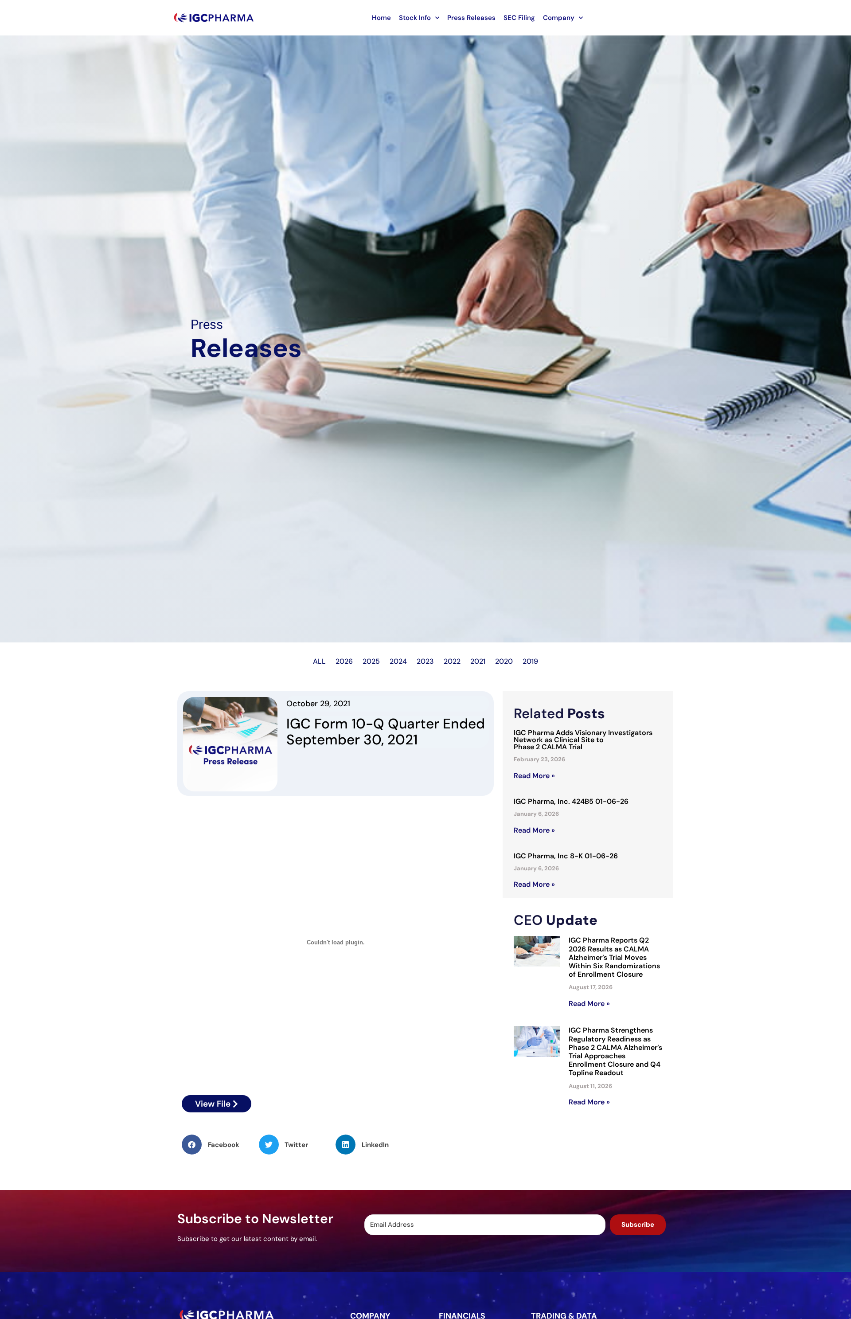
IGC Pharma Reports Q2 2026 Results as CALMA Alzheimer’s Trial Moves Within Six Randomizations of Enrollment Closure (614, 957)
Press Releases (471, 17)
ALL (319, 661)
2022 (452, 661)
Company (558, 17)
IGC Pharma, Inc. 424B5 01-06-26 (571, 801)
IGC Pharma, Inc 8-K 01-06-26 (566, 856)
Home (381, 17)
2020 (504, 661)
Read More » (534, 775)
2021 (477, 661)
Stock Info (415, 17)
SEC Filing (519, 17)
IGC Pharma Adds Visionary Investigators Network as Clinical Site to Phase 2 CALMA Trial (583, 739)
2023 (425, 661)
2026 (344, 661)
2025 (371, 661)
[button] (220, 1145)
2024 (398, 661)
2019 (530, 661)
